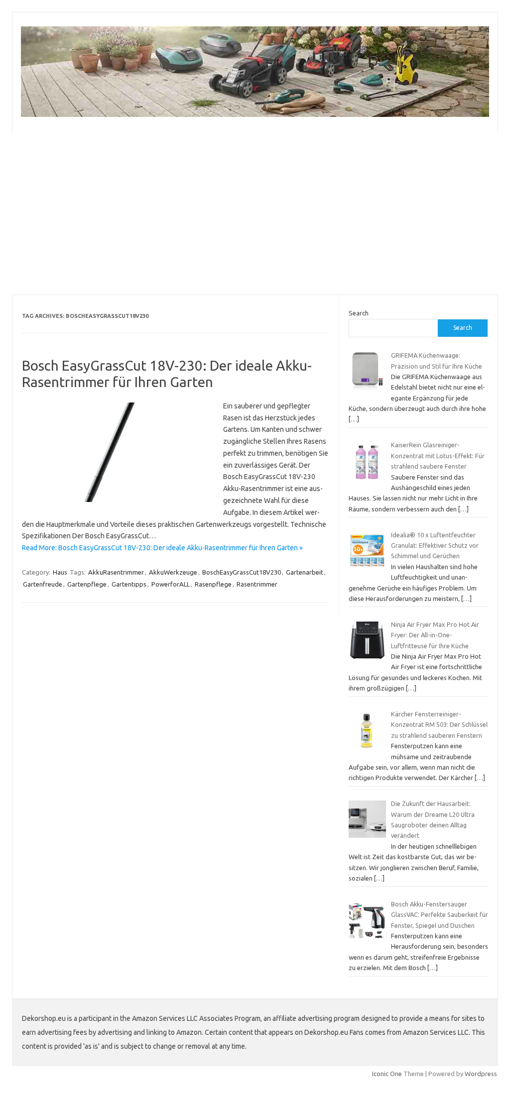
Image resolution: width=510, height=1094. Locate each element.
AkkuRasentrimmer (116, 572)
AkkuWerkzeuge (173, 572)
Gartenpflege (87, 584)
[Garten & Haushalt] (255, 114)
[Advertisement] (255, 213)
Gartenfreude (42, 584)
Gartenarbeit (304, 572)
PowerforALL (170, 584)
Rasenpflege (213, 584)
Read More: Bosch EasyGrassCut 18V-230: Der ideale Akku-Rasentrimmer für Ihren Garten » (162, 548)
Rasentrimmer (257, 584)
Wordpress (481, 1073)
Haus (60, 572)
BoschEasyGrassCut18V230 (241, 572)
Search (359, 312)
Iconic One (387, 1073)
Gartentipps (129, 584)
